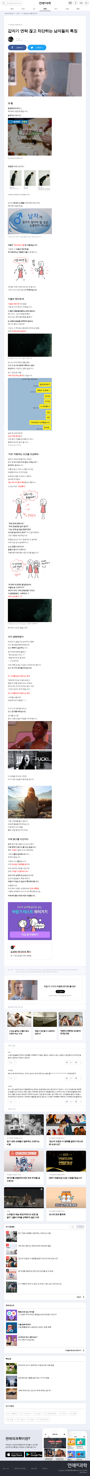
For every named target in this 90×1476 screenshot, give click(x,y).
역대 (80, 1227)
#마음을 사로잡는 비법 (14, 1174)
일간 (72, 1227)
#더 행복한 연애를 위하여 (14, 1138)
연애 (17, 13)
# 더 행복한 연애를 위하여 (15, 25)
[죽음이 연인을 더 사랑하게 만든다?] (45, 1013)
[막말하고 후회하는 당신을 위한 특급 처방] (71, 1013)
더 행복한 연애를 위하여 (29, 13)
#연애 (8, 1211)
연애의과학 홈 (9, 13)
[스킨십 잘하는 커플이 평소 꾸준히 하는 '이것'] (19, 1013)
